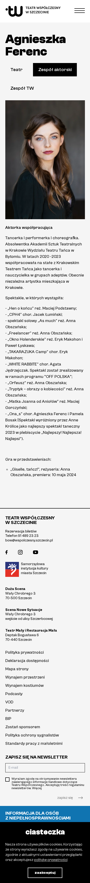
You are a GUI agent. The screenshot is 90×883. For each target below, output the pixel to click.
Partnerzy (14, 710)
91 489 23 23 (28, 536)
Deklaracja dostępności (27, 660)
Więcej (37, 788)
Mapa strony (17, 669)
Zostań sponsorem (22, 727)
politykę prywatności (51, 860)
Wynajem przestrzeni (25, 677)
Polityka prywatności (24, 652)
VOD (9, 702)
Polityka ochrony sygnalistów (32, 735)
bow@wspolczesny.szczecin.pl (29, 540)
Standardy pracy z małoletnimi (34, 743)
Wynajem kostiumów (24, 685)
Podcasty (14, 693)
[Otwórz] (80, 10)
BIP (8, 718)
